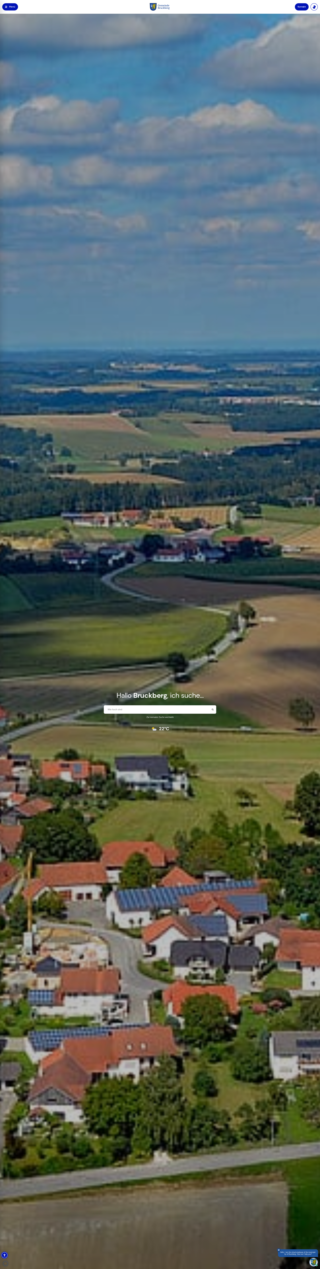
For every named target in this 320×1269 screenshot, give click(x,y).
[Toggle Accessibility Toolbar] (4, 1255)
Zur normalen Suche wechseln (160, 717)
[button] (5, 1263)
